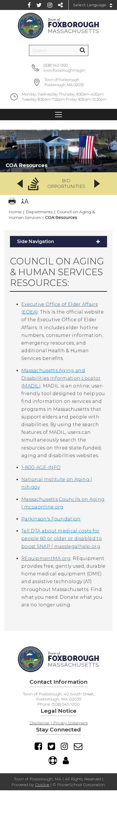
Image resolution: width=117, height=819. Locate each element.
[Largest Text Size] (24, 202)
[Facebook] (29, 5)
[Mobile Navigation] (58, 114)
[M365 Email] (78, 746)
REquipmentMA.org (46, 558)
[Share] (60, 5)
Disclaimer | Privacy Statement (59, 722)
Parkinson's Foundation (51, 519)
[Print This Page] (12, 202)
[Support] (53, 760)
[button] (58, 183)
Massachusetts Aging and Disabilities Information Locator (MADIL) (61, 378)
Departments (39, 211)
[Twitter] (39, 5)
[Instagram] (50, 5)
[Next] (97, 183)
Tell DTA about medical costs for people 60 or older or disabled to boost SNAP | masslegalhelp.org (61, 538)
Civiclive (42, 784)
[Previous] (20, 183)
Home (15, 211)
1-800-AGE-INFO (40, 467)
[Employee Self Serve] (66, 760)
